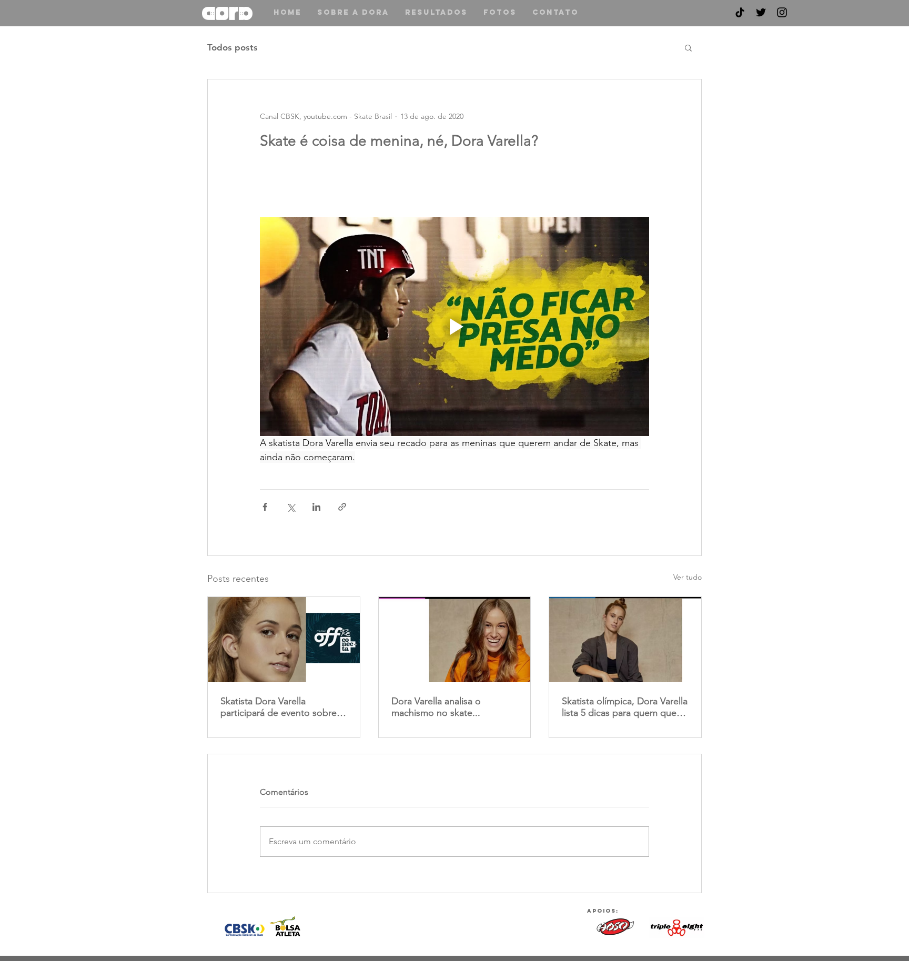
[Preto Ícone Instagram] (782, 12)
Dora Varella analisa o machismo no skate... (436, 707)
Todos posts (232, 47)
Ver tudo (687, 577)
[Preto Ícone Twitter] (760, 12)
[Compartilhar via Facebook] (265, 507)
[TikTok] (739, 12)
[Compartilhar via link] (342, 507)
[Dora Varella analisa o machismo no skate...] (455, 639)
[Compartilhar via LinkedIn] (316, 507)
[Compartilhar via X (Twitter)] (291, 507)
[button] (688, 47)
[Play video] (454, 326)
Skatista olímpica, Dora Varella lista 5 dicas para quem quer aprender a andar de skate (625, 707)
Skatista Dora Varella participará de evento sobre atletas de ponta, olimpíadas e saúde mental (279, 707)
